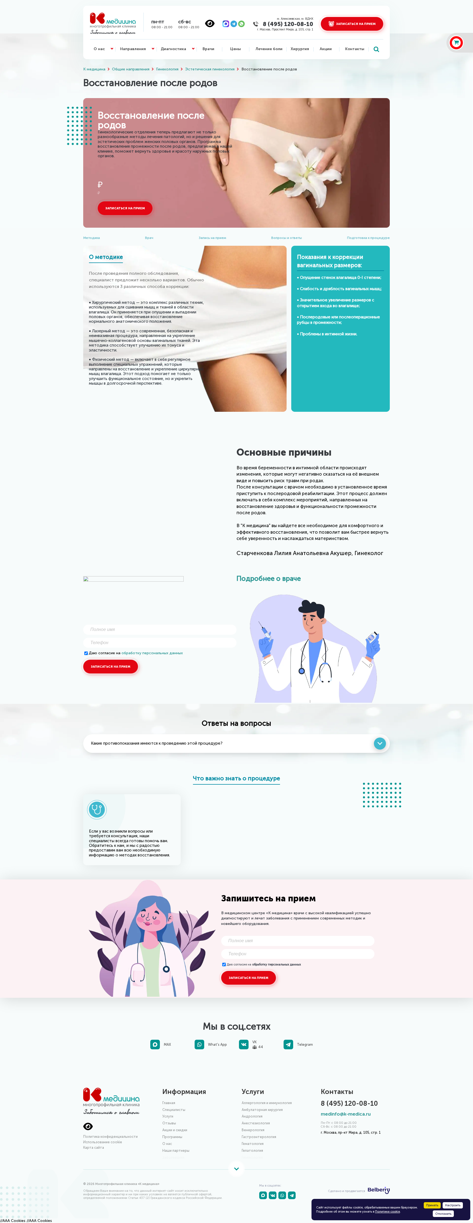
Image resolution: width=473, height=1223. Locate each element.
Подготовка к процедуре (368, 238)
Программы (172, 1137)
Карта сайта (93, 1147)
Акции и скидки (174, 1130)
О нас (99, 49)
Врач (149, 238)
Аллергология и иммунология (267, 1103)
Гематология (253, 1144)
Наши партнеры (175, 1150)
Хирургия (300, 49)
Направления (133, 49)
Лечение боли (268, 49)
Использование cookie (102, 1142)
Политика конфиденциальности (110, 1137)
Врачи (208, 49)
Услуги (167, 1116)
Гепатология (252, 1150)
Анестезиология (256, 1123)
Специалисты (173, 1110)
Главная (168, 1103)
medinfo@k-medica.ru (346, 1114)
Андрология (252, 1116)
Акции (326, 49)
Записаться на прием (125, 208)
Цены (235, 49)
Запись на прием (212, 238)
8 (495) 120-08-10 (288, 24)
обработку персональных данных (152, 653)
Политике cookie (387, 1211)
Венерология (253, 1130)
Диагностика (173, 49)
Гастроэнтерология (259, 1137)
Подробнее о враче (268, 578)
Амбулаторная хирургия (262, 1110)
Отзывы (169, 1123)
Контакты (354, 49)
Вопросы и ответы (286, 238)
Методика (91, 238)
